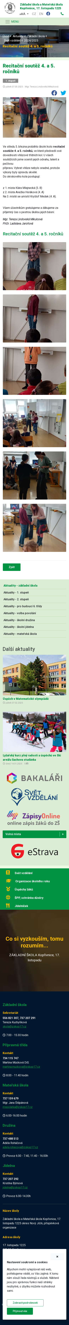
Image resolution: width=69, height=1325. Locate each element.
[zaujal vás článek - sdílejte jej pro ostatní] (52, 94)
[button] (24, 13)
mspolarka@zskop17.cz (18, 1107)
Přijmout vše (20, 1311)
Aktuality (18, 36)
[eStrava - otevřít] (34, 851)
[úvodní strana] (8, 7)
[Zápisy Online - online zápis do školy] (33, 820)
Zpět (12, 567)
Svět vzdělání (12, 40)
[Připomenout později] (57, 1256)
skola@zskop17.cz (14, 1026)
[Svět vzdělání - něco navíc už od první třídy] (34, 799)
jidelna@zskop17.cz (15, 1187)
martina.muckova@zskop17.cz (21, 1066)
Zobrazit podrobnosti (25, 1302)
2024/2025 (31, 40)
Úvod (6, 36)
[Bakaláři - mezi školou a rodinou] (34, 780)
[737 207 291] (62, 14)
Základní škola (36, 36)
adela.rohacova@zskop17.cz (20, 1147)
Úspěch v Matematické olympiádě (26, 699)
